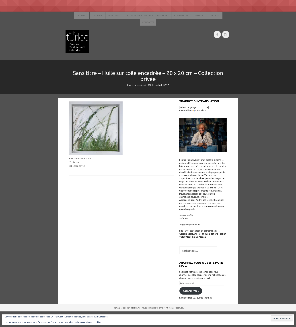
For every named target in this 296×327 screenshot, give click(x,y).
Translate (201, 110)
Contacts (148, 22)
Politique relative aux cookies (88, 322)
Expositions (181, 15)
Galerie (97, 15)
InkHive (134, 308)
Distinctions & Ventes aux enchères (147, 15)
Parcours (114, 15)
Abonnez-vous (191, 290)
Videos (215, 15)
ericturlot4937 (162, 85)
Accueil (81, 15)
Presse (199, 15)
